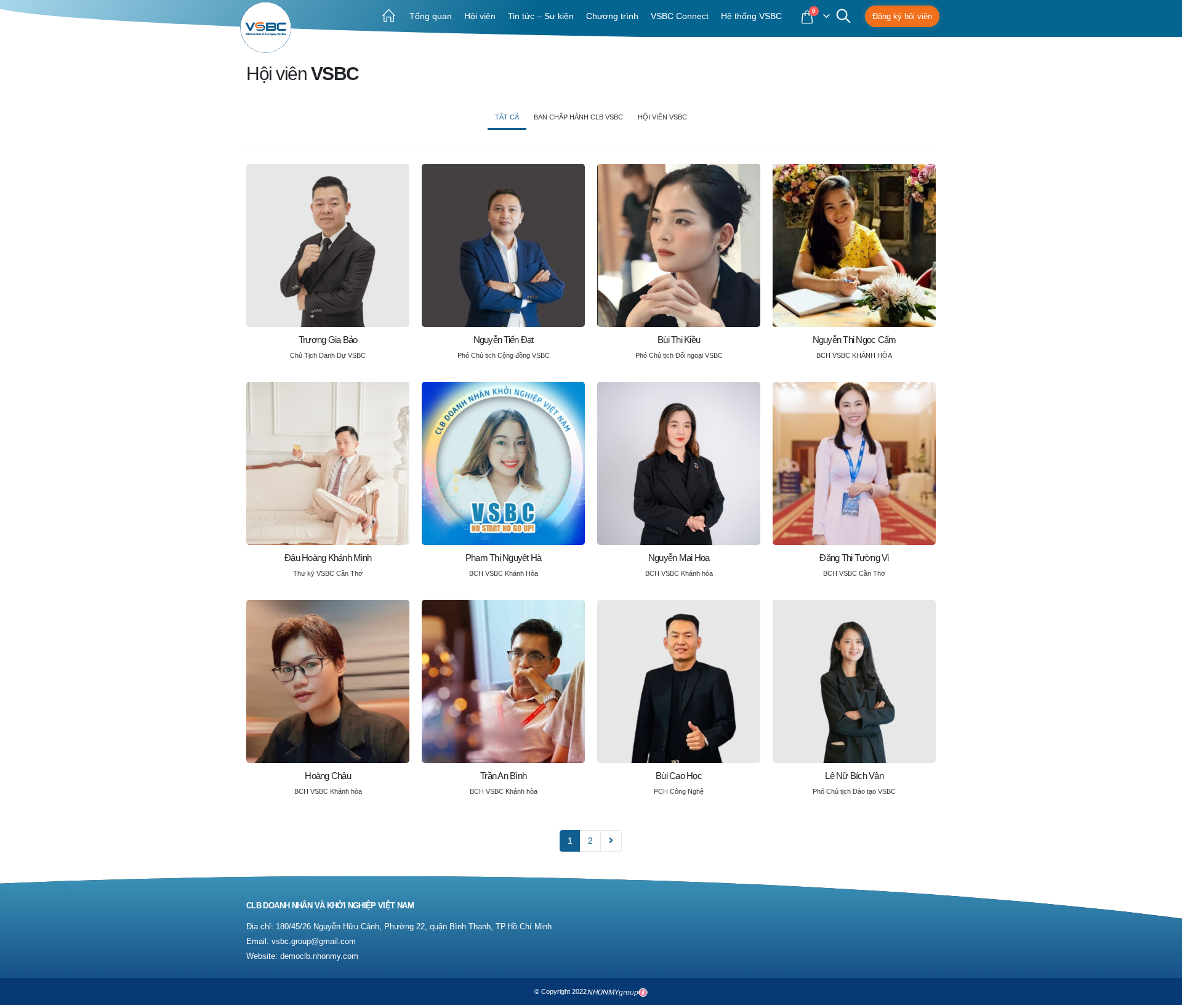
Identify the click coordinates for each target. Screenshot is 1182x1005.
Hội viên (480, 16)
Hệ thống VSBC (751, 16)
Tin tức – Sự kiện (541, 16)
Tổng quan (430, 16)
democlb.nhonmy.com (319, 956)
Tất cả (507, 117)
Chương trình (612, 16)
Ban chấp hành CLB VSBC (578, 117)
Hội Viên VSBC (662, 117)
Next (611, 841)
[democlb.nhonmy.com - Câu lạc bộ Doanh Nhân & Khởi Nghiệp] (265, 27)
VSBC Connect (680, 16)
